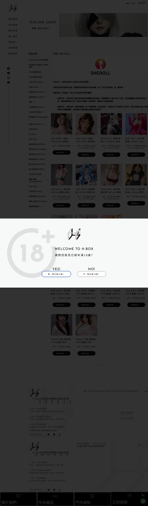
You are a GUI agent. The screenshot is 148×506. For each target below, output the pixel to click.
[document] (74, 253)
